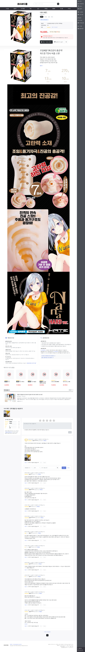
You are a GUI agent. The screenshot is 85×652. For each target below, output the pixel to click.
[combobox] (28, 468)
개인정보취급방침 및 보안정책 (17, 644)
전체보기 (70, 390)
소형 (49, 16)
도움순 (68, 467)
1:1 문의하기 (43, 350)
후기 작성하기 (48, 632)
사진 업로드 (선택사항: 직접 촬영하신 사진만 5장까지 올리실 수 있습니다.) (36, 429)
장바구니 (80, 6)
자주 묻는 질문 (81, 22)
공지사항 (80, 20)
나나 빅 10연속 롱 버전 (43, 382)
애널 (30, 8)
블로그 (80, 17)
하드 (52, 16)
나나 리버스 (21, 381)
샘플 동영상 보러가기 (31, 363)
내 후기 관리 (81, 14)
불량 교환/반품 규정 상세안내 (47, 357)
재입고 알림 (47, 42)
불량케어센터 (81, 28)
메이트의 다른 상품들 (9, 367)
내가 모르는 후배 (66, 381)
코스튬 (61, 8)
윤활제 (15, 8)
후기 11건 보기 (54, 27)
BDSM (53, 8)
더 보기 (26, 453)
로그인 (80, 1)
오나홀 (7, 8)
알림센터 (80, 8)
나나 (9, 381)
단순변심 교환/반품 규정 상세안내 (48, 355)
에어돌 (46, 8)
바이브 (69, 8)
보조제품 (23, 8)
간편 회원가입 (81, 3)
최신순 (64, 467)
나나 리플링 (33, 381)
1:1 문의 (80, 26)
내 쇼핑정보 (81, 12)
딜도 (38, 8)
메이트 (42, 16)
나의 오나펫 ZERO (55, 381)
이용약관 (11, 644)
